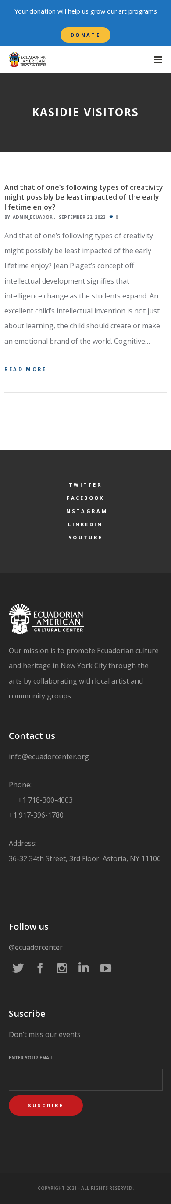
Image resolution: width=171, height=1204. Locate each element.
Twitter (85, 484)
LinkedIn (85, 524)
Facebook (85, 498)
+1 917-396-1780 (36, 815)
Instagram (85, 511)
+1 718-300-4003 (44, 800)
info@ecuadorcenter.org (49, 756)
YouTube (85, 537)
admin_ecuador (33, 217)
